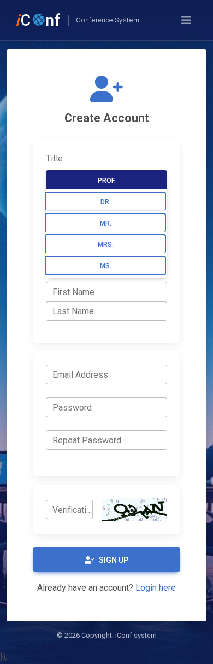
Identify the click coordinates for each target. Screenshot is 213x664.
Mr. (105, 223)
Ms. (105, 266)
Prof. (107, 180)
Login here (155, 587)
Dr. (105, 202)
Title (54, 158)
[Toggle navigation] (186, 20)
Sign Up (113, 560)
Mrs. (106, 245)
